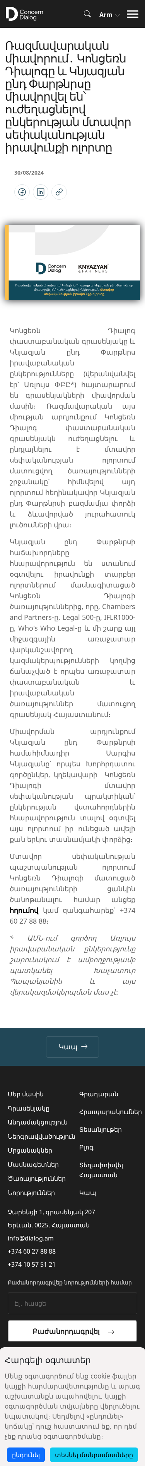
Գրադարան (98, 1094)
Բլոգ (86, 1147)
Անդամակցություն (38, 1122)
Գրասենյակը (28, 1108)
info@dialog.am (31, 1238)
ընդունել (26, 1455)
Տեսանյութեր (100, 1129)
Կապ (68, 1046)
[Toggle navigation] (135, 14)
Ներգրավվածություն (41, 1136)
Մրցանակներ (30, 1150)
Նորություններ (31, 1192)
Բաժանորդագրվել (69, 1331)
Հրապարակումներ (110, 1111)
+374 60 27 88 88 (32, 1251)
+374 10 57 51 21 (32, 1264)
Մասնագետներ (33, 1164)
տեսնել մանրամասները (94, 1455)
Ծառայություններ (37, 1178)
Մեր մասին (26, 1094)
